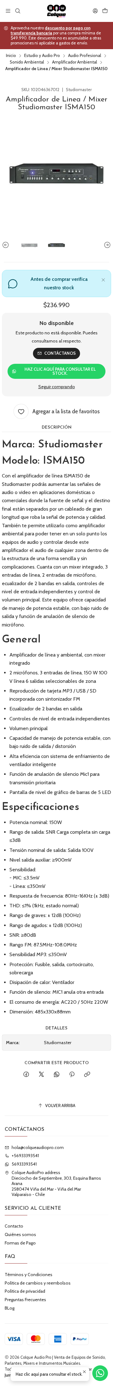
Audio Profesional (84, 56)
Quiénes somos (20, 1234)
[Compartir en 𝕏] (41, 1074)
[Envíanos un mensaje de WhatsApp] (100, 1373)
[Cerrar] (103, 279)
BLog (9, 1308)
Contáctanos (60, 353)
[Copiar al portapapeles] (87, 1074)
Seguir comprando (56, 386)
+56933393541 (25, 1155)
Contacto (14, 1226)
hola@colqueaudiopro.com (38, 1147)
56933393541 (24, 1164)
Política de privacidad (25, 1291)
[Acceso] (95, 11)
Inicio (11, 56)
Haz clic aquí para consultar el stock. (60, 371)
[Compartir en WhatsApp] (56, 1074)
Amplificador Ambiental (74, 62)
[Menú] (8, 11)
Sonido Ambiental (27, 62)
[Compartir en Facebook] (26, 1074)
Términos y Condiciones (28, 1274)
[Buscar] (17, 11)
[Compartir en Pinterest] (72, 1074)
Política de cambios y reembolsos (38, 1283)
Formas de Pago (20, 1243)
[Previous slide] (6, 245)
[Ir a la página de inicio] (56, 11)
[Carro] (105, 11)
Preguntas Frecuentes (25, 1299)
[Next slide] (106, 245)
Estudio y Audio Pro (42, 56)
